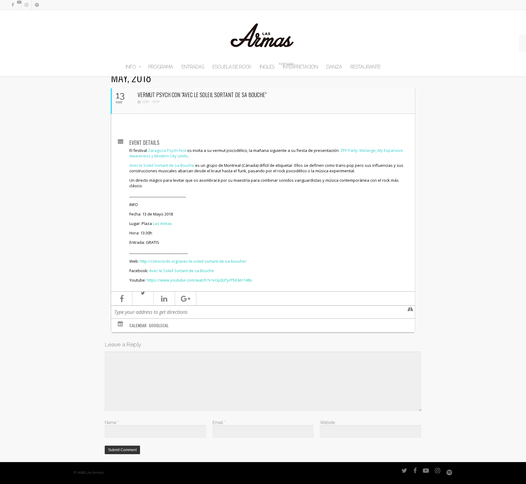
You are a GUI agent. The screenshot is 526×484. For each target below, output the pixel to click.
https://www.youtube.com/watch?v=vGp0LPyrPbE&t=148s (199, 280)
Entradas (192, 67)
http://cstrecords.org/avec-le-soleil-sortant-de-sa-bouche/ (193, 261)
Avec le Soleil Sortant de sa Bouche (161, 165)
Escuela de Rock (231, 67)
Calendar (137, 325)
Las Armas (162, 223)
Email (219, 422)
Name (112, 422)
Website (327, 422)
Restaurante (365, 67)
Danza (334, 67)
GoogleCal (159, 325)
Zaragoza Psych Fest (167, 150)
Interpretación (300, 67)
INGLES (267, 67)
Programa (160, 67)
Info (131, 67)
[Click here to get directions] (410, 312)
